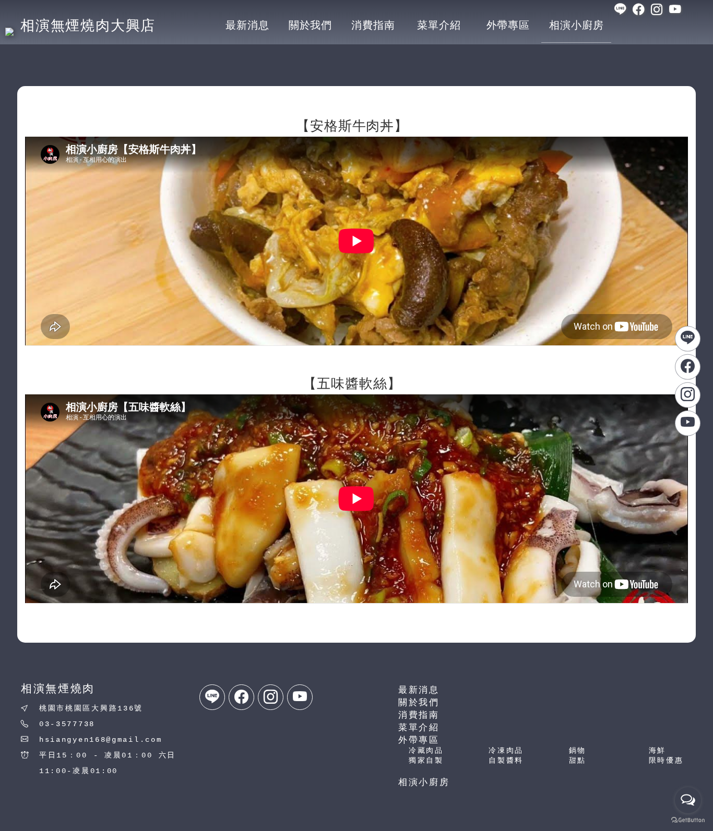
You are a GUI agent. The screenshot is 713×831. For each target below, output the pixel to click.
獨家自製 (426, 760)
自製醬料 (506, 760)
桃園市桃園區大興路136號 (91, 708)
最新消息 (418, 690)
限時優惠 (666, 760)
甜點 (577, 760)
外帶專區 (418, 740)
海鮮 (657, 750)
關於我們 (418, 703)
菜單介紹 (418, 728)
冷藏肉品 (426, 750)
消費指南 (418, 715)
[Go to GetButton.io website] (688, 820)
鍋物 (577, 750)
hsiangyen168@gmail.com (100, 740)
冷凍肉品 (506, 750)
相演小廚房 (424, 783)
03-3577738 (67, 724)
